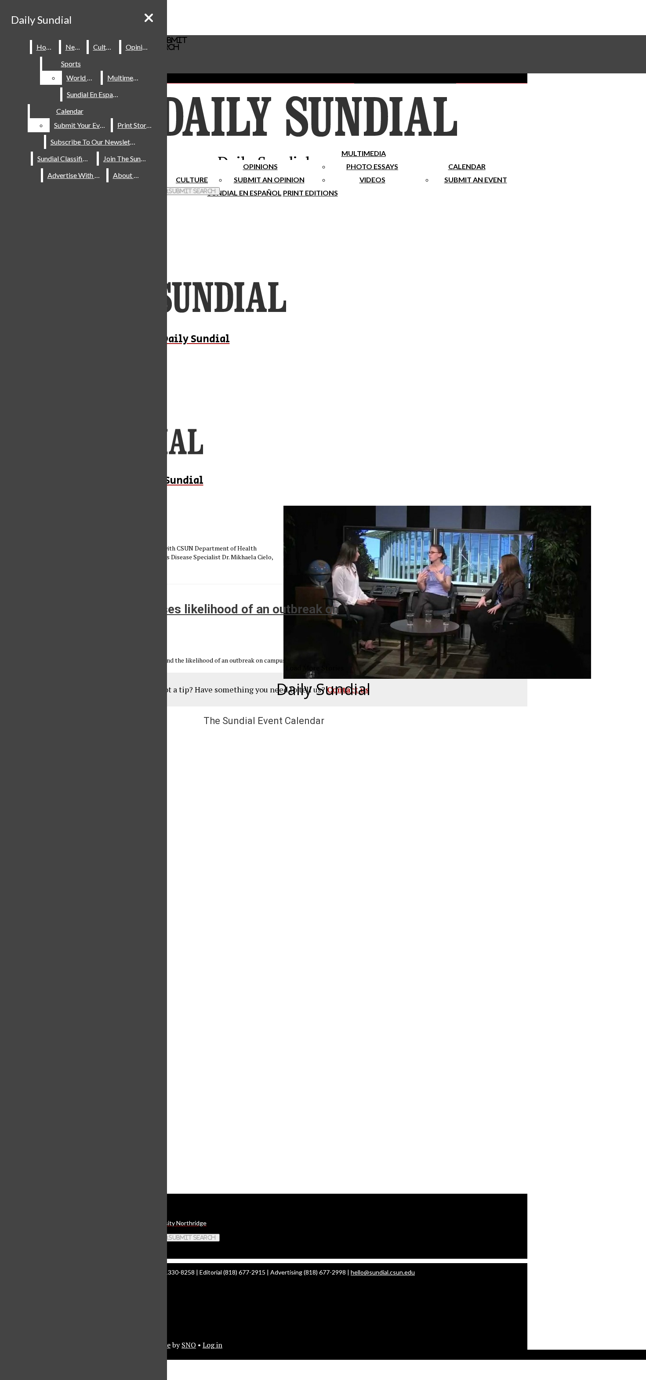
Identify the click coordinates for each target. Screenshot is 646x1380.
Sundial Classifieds (65, 158)
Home (45, 47)
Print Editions (310, 192)
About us (127, 175)
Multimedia (363, 153)
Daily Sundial (41, 19)
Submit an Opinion (269, 179)
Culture (104, 47)
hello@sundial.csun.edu (383, 1272)
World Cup (82, 77)
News (74, 47)
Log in (212, 1345)
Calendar (467, 166)
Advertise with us (75, 175)
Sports (71, 63)
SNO (188, 1345)
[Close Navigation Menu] (148, 18)
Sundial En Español (244, 192)
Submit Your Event (81, 125)
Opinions (260, 166)
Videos (372, 179)
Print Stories (136, 125)
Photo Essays (372, 166)
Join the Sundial (127, 158)
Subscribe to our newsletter (95, 142)
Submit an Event (475, 179)
